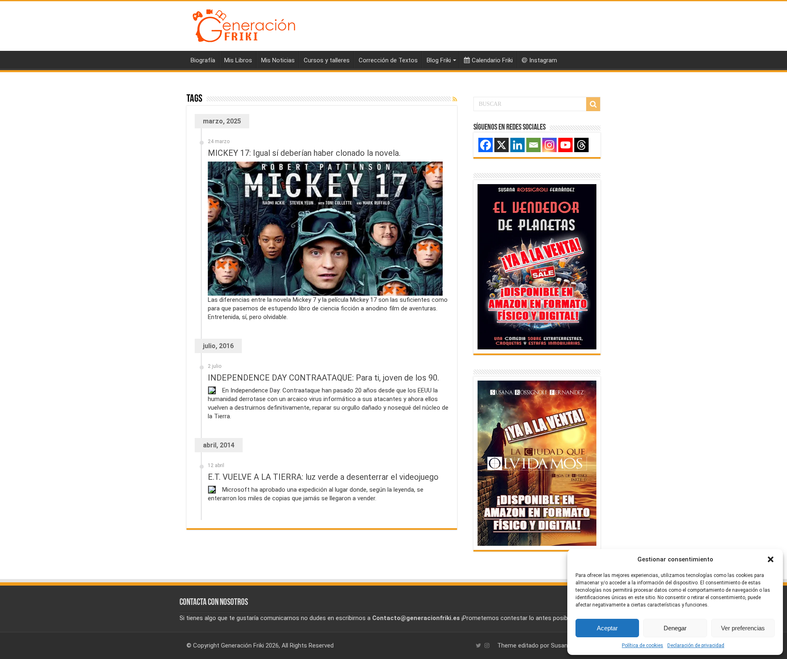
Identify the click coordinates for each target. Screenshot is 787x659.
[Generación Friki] (244, 24)
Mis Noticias (278, 60)
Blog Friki (439, 60)
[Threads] (581, 145)
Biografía (203, 60)
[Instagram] (549, 145)
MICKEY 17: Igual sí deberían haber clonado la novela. (304, 153)
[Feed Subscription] (455, 99)
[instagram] (487, 645)
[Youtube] (565, 145)
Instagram (543, 60)
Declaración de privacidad (695, 645)
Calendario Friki (492, 60)
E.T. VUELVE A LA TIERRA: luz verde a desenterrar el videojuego (323, 477)
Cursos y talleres (327, 60)
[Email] (533, 145)
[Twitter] (478, 645)
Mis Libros (238, 60)
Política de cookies (642, 645)
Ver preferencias (743, 628)
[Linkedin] (517, 145)
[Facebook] (485, 145)
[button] (771, 559)
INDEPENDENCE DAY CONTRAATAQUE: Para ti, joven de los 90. (323, 378)
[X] (501, 145)
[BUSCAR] (593, 104)
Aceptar (607, 628)
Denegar (675, 628)
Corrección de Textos (388, 60)
